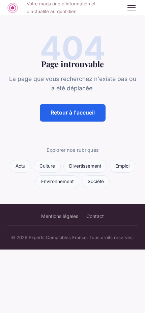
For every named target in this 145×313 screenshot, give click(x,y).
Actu (20, 166)
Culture (47, 166)
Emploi (122, 166)
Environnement (57, 181)
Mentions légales (59, 216)
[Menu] (131, 7)
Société (96, 181)
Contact (95, 216)
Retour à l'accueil (73, 112)
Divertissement (85, 166)
